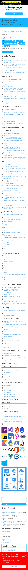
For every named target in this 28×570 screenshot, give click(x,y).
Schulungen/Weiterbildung (10, 43)
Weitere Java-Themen (8, 250)
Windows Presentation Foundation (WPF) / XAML (14, 192)
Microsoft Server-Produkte (12, 382)
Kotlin (5, 246)
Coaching (22, 43)
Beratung (20, 40)
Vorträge (5, 524)
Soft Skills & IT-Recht (9, 411)
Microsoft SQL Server (8, 353)
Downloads (5, 525)
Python (5, 272)
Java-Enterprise (7, 244)
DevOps (5, 298)
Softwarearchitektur (8, 336)
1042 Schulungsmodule (8, 516)
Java (3, 227)
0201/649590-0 (6, 4)
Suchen (5, 504)
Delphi (5, 281)
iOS (4, 119)
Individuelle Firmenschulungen (9, 512)
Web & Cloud (6, 76)
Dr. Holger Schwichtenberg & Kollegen (9, 30)
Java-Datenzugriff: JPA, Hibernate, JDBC (12, 232)
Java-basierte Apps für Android (10, 240)
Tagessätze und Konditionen (7, 533)
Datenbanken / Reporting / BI (13, 350)
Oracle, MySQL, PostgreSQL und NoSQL (12, 355)
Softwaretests (7, 294)
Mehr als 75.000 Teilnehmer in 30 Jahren (11, 2)
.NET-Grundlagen (7, 164)
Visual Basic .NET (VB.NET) (9, 261)
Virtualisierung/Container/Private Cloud (12, 376)
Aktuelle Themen (8, 56)
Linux (5, 374)
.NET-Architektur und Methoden (11, 166)
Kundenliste (3, 539)
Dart (4, 257)
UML (5, 338)
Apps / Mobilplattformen (11, 106)
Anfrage (19, 4)
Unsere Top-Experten (5, 531)
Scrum (5, 331)
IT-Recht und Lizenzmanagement (11, 425)
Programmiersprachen (10, 253)
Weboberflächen (7, 135)
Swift (5, 270)
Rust (5, 265)
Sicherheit (6, 345)
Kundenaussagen (5, 540)
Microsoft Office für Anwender (10, 407)
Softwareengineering (10, 318)
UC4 (4, 277)
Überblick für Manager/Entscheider (11, 59)
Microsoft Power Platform (9, 121)
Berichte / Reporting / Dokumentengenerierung (14, 357)
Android (5, 117)
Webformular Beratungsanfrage (8, 550)
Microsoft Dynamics (8, 392)
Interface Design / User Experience (11, 133)
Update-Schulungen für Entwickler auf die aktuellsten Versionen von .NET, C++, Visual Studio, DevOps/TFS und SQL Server (15, 69)
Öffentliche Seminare (7, 515)
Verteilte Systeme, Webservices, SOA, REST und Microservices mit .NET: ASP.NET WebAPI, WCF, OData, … (14, 202)
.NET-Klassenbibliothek (9, 183)
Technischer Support (7, 519)
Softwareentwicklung (7, 521)
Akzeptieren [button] (14, 566)
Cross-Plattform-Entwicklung (10, 109)
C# (4, 259)
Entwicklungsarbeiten (9, 40)
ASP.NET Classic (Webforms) (10, 96)
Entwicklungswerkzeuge (11, 284)
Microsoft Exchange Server (9, 394)
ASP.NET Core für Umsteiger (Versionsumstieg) (14, 95)
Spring (5, 248)
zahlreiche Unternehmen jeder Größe (9, 31)
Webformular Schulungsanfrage (8, 549)
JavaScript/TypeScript (8, 86)
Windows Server (7, 385)
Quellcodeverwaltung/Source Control (12, 296)
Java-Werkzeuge (7, 242)
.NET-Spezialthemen (8, 205)
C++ (4, 263)
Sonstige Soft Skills (8, 347)
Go (4, 279)
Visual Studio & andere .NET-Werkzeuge (12, 287)
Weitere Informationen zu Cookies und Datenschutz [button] (13, 561)
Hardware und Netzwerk (9, 369)
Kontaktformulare (8, 52)
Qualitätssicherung (8, 343)
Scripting (5, 307)
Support (7, 46)
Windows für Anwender (9, 405)
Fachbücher (5, 522)
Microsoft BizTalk (7, 390)
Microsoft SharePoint (8, 389)
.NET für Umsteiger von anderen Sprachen (13, 175)
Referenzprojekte (5, 542)
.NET (3, 161)
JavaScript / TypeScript (10, 211)
